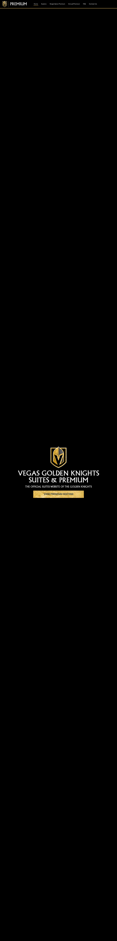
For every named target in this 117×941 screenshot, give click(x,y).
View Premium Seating (58, 494)
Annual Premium (74, 4)
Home (36, 4)
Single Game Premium (57, 4)
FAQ (84, 4)
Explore (44, 4)
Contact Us (93, 4)
